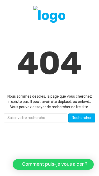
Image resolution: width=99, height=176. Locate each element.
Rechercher (82, 118)
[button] (53, 164)
